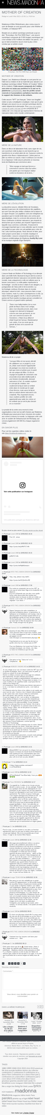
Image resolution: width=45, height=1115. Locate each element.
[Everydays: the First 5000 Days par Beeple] (22, 48)
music (28, 1095)
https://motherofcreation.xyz (15, 433)
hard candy (28, 1081)
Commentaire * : (8, 971)
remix (8, 1104)
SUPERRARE (16, 91)
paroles (7, 1098)
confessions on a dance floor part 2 (25, 1075)
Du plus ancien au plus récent (33, 530)
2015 (24, 1068)
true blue (35, 1104)
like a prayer (37, 1083)
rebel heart (34, 1098)
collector (34, 1070)
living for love (21, 1086)
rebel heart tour (9, 1101)
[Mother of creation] (22, 117)
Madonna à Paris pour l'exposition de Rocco (22, 1028)
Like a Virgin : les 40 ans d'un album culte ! (8, 1029)
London (30, 1086)
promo (15, 1098)
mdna (23, 1095)
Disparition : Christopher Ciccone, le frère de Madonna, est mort (36, 1028)
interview (27, 1083)
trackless (20, 1104)
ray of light (23, 1099)
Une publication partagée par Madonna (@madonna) (23, 520)
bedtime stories (21, 1070)
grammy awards (16, 1081)
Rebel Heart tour (24, 1101)
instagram (19, 1083)
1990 (9, 1068)
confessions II (19, 1072)
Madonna (7, 1095)
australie (12, 1070)
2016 (28, 1068)
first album (26, 1079)
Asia (6, 1070)
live (13, 1086)
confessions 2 (7, 1072)
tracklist (28, 1104)
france (32, 1079)
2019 (32, 1068)
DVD (14, 1079)
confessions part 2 (32, 1077)
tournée (14, 1104)
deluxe (9, 1079)
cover (4, 1079)
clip (29, 1070)
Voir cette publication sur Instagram (18, 492)
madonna (25, 1091)
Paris (33, 1095)
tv (40, 1104)
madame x (10, 1092)
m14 (3, 1092)
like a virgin (6, 1086)
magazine (16, 1095)
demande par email (35, 1056)
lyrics (37, 1086)
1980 (4, 1068)
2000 (14, 1068)
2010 (19, 1068)
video (4, 1106)
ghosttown (6, 1081)
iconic (13, 1083)
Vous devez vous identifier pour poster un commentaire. (22, 995)
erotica (19, 1079)
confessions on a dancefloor (13, 1077)
